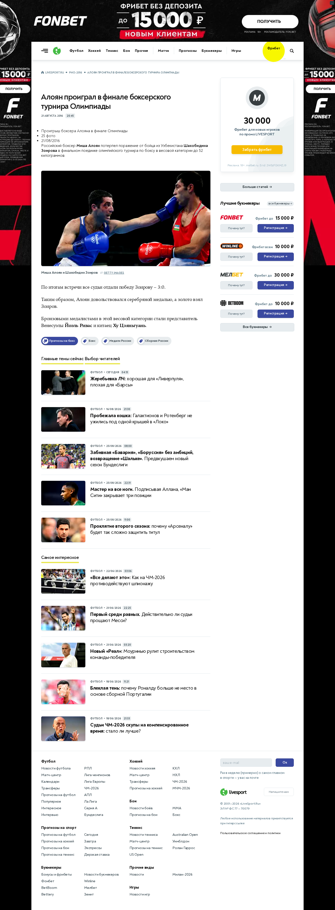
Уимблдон (180, 841)
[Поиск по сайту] (294, 51)
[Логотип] (57, 51)
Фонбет (47, 881)
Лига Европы (94, 781)
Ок (285, 762)
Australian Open (185, 834)
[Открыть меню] (46, 51)
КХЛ (175, 768)
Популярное (51, 801)
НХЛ (176, 775)
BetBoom (49, 887)
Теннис (112, 50)
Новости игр (139, 894)
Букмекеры (212, 50)
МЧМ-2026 (181, 788)
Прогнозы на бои (55, 848)
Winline (89, 881)
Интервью (49, 814)
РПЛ (87, 768)
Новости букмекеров (101, 874)
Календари (50, 781)
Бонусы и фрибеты (56, 874)
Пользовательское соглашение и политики (250, 833)
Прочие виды (141, 867)
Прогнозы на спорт (59, 827)
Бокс (176, 814)
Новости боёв (141, 808)
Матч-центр (51, 775)
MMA (176, 808)
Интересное (51, 808)
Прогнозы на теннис (57, 854)
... (284, 58)
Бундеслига (93, 814)
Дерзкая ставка (97, 854)
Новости (136, 874)
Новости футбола (56, 768)
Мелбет (90, 887)
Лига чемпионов (97, 775)
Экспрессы (93, 848)
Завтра (90, 841)
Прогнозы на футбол (58, 795)
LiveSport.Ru (54, 72)
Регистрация (275, 228)
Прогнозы (188, 50)
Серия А (90, 808)
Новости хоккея (142, 768)
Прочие (141, 50)
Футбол (76, 50)
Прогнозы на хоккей (57, 841)
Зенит (89, 894)
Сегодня (91, 834)
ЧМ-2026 (91, 788)
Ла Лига (90, 801)
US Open (136, 854)
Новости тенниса (143, 834)
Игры (236, 50)
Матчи (163, 50)
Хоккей (94, 50)
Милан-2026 (182, 874)
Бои (126, 50)
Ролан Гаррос (183, 848)
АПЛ (87, 795)
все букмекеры (280, 203)
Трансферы (50, 788)
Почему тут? (236, 228)
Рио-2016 (75, 72)
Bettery (47, 894)
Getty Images (114, 272)
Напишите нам (279, 792)
